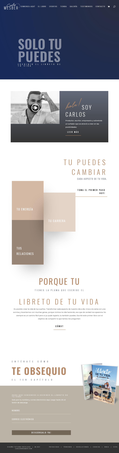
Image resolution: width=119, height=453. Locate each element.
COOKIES (96, 447)
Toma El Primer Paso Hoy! (91, 192)
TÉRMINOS (67, 447)
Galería (73, 7)
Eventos (53, 7)
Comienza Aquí (28, 7)
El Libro (42, 7)
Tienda (63, 7)
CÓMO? (59, 326)
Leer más (73, 132)
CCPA (115, 447)
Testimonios (86, 7)
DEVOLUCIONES (82, 447)
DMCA (106, 447)
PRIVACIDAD (54, 447)
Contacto (100, 7)
